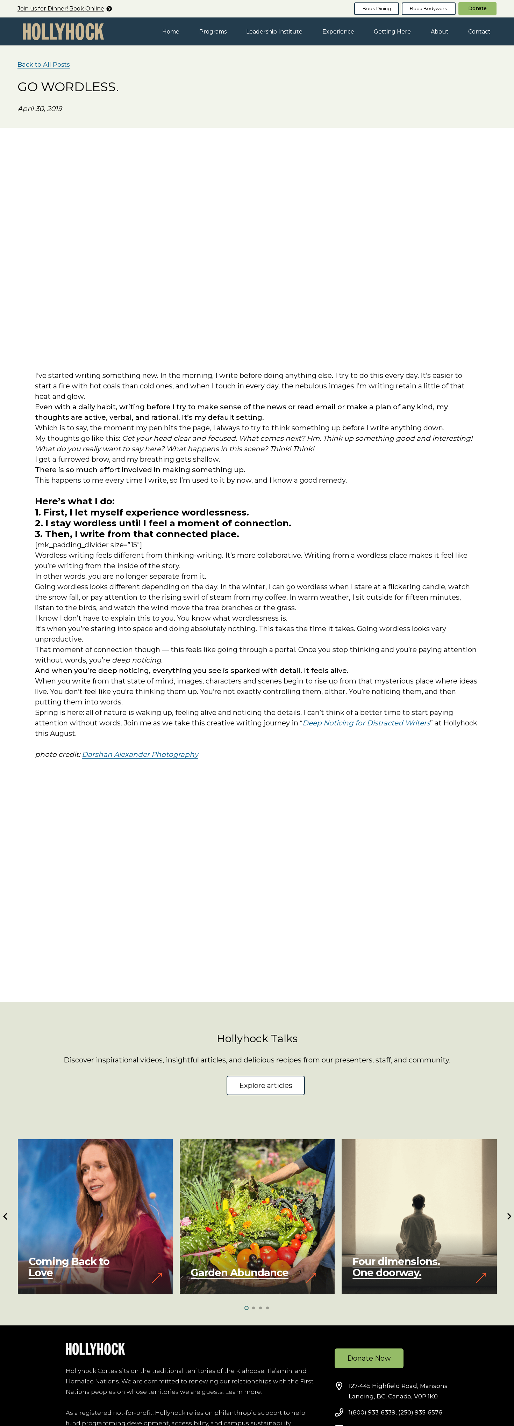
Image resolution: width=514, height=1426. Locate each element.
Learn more (243, 1391)
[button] (231, 31)
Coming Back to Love (69, 1267)
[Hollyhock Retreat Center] (63, 31)
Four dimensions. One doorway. (396, 1267)
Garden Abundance (239, 1272)
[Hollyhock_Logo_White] (95, 1349)
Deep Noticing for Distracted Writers (366, 723)
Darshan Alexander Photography (140, 754)
